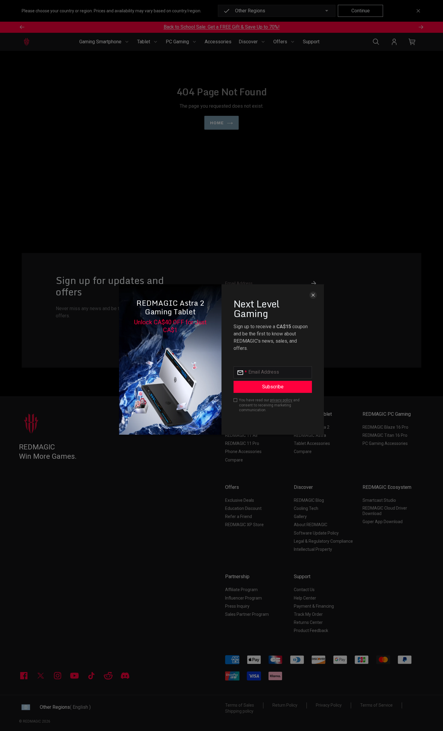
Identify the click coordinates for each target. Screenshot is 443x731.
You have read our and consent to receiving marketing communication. (269, 405)
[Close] (313, 295)
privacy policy (281, 400)
